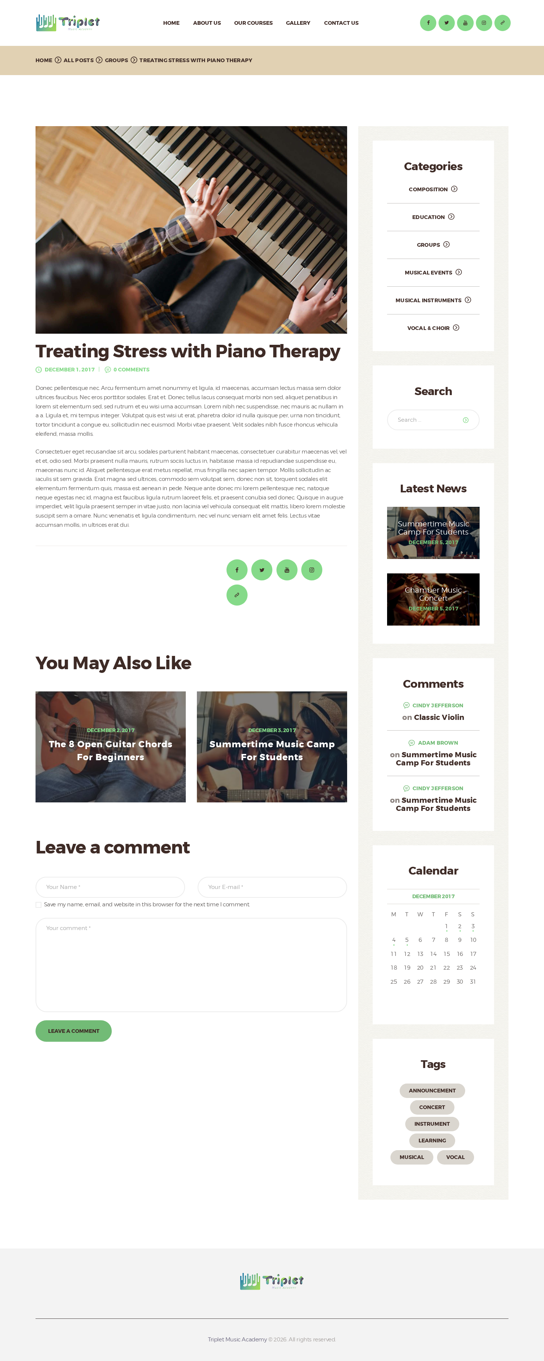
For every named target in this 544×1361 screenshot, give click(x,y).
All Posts (79, 60)
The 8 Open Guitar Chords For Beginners (110, 751)
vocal (455, 1157)
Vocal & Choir (428, 328)
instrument (432, 1124)
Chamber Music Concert (433, 594)
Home (44, 60)
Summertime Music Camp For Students (272, 751)
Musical (412, 1157)
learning (432, 1140)
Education (428, 217)
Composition (428, 189)
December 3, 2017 (272, 730)
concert (432, 1107)
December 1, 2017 (70, 369)
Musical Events (429, 272)
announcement (432, 1090)
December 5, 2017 (434, 542)
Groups (116, 60)
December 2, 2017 (111, 730)
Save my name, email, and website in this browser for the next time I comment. (147, 904)
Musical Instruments (428, 300)
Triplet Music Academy (237, 1339)
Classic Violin (439, 717)
